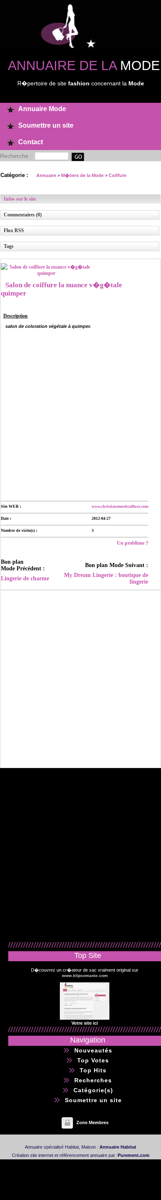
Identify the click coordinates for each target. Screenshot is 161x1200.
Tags (9, 246)
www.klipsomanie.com (85, 975)
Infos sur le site (20, 199)
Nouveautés (93, 1050)
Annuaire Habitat (117, 1146)
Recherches (93, 1080)
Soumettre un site (45, 125)
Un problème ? (132, 543)
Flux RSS (14, 230)
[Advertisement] (80, 414)
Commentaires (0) (23, 215)
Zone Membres (92, 1122)
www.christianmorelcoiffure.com (120, 506)
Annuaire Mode (42, 108)
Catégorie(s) (93, 1090)
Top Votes (93, 1060)
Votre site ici (84, 1023)
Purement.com (133, 1155)
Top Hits (93, 1070)
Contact (30, 141)
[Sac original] (84, 1018)
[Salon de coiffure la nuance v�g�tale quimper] (46, 273)
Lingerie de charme (25, 578)
